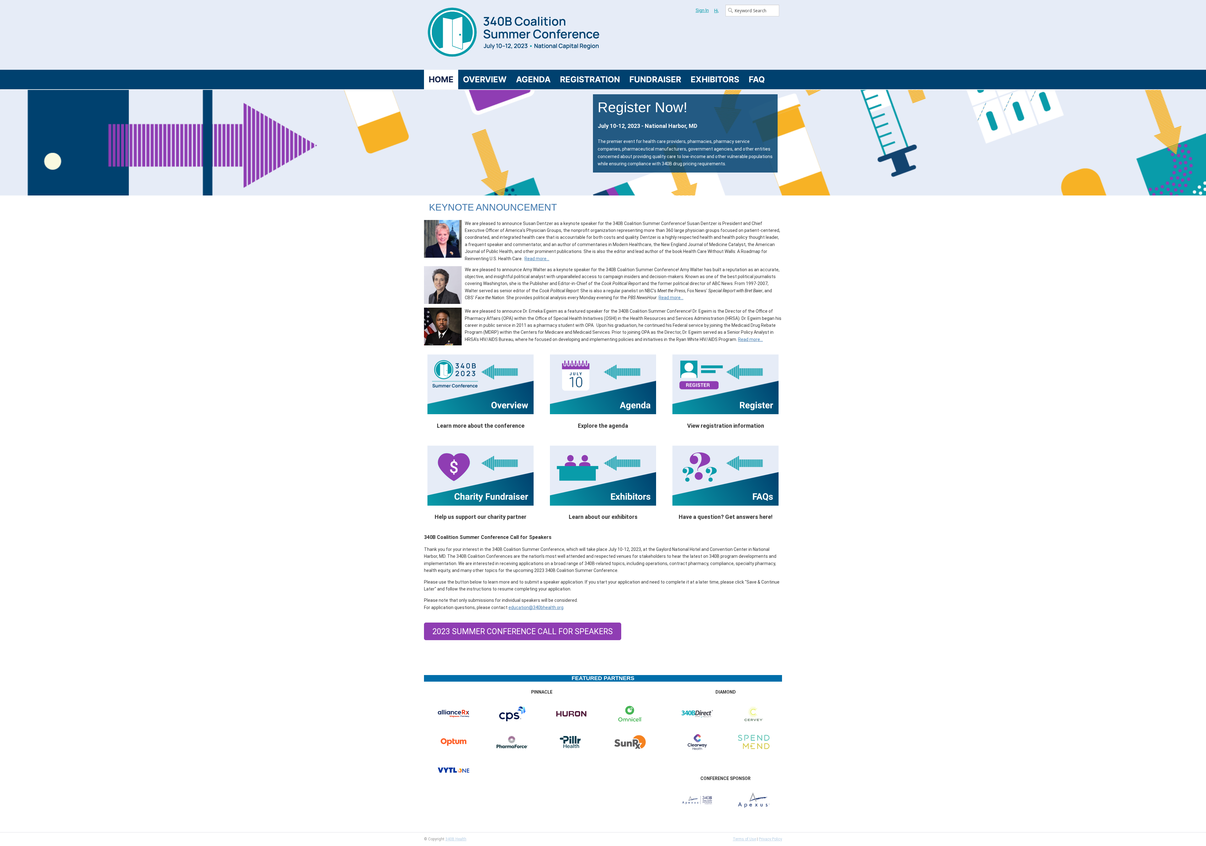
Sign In (702, 10)
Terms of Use (744, 839)
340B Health (455, 839)
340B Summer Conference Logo (513, 35)
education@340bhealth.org (535, 607)
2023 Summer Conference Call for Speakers (522, 631)
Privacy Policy (770, 839)
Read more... (536, 258)
